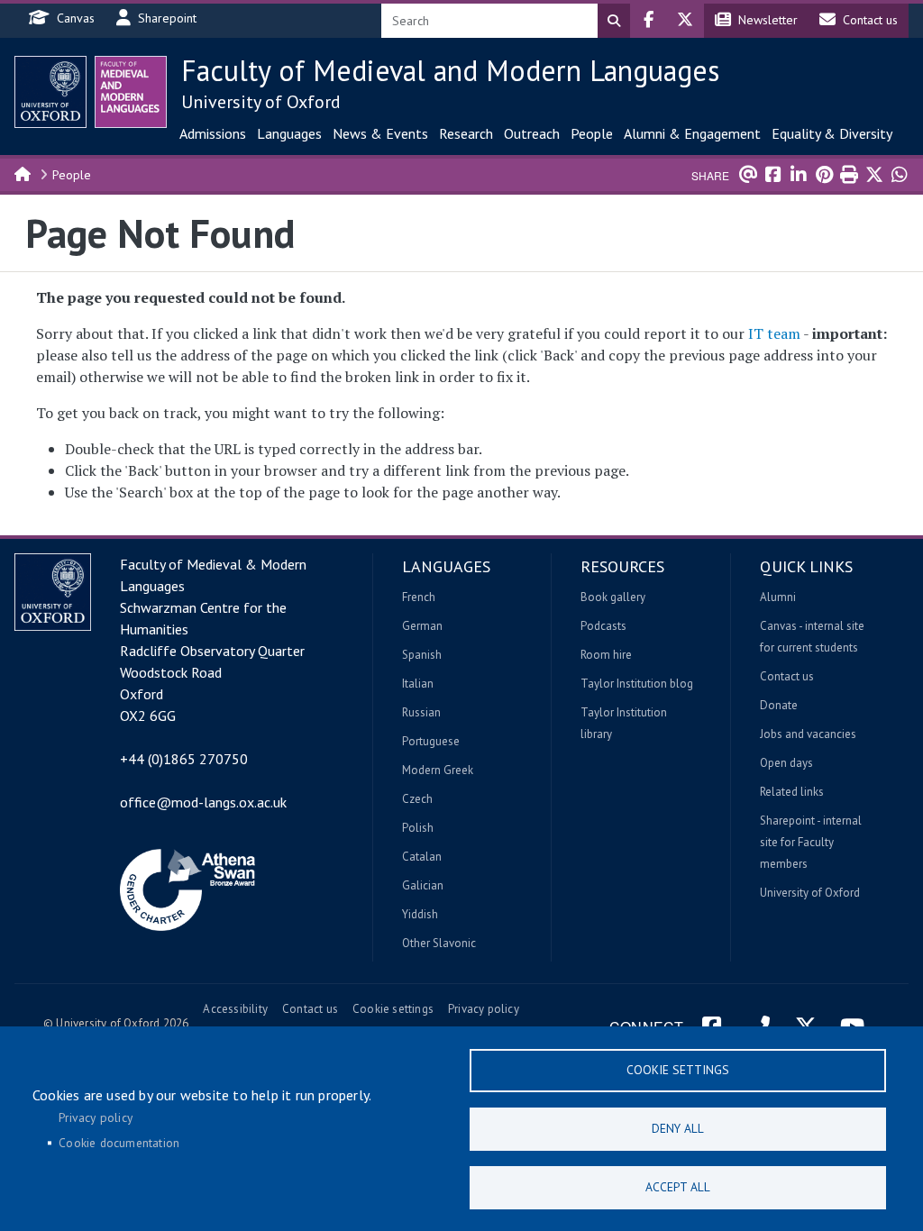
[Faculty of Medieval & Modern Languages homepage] (131, 92)
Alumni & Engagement (692, 133)
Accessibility (235, 1009)
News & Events (380, 133)
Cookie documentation (119, 1143)
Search (614, 21)
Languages (289, 133)
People (592, 133)
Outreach (532, 133)
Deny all (678, 1128)
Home (23, 173)
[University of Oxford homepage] (50, 92)
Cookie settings (393, 1009)
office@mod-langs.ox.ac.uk (203, 802)
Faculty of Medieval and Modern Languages (450, 70)
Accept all (677, 1187)
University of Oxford (261, 102)
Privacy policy (483, 1009)
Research (466, 133)
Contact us (310, 1009)
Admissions (212, 133)
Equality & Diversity (832, 133)
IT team (774, 333)
